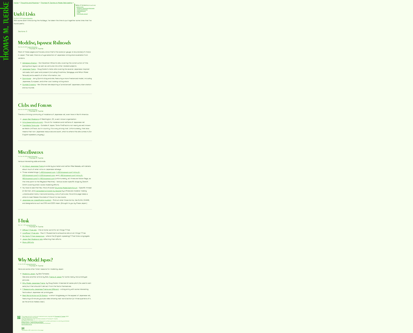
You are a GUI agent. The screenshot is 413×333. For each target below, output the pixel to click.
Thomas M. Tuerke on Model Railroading (56, 3)
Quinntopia (26, 78)
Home (16, 3)
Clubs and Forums (82, 9)
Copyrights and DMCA (37, 322)
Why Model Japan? (82, 13)
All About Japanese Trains (33, 166)
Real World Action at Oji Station (35, 295)
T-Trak (78, 12)
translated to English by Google (48, 191)
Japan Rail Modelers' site (32, 239)
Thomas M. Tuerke (60, 316)
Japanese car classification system (36, 200)
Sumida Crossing (29, 84)
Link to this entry (27, 18)
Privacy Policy (26, 322)
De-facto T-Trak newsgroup (33, 236)
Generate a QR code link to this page (32, 330)
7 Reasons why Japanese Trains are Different (40, 289)
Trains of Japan (55, 277)
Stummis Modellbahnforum (66, 188)
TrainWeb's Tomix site (30, 125)
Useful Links (79, 7)
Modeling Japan (28, 274)
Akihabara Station (29, 63)
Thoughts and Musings (29, 3)
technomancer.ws (27, 324)
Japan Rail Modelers (30, 119)
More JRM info (28, 242)
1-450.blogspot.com (47, 172)
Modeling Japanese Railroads (85, 8)
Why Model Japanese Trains (33, 283)
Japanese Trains (29, 69)
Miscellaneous (81, 11)
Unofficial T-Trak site (30, 233)
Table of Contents (81, 5)
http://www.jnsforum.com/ (32, 122)
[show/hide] (92, 5)
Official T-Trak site (29, 230)
